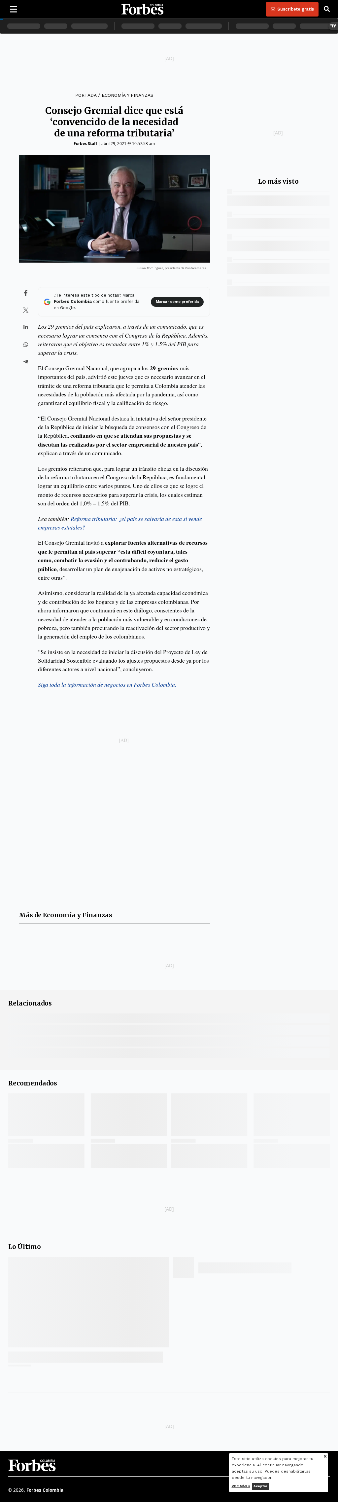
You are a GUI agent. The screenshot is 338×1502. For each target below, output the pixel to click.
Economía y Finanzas (127, 95)
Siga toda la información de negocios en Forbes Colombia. (107, 684)
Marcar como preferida (177, 302)
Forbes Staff (85, 143)
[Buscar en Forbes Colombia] (327, 9)
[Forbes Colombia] (142, 9)
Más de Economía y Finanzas (65, 915)
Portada (85, 95)
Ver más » (241, 1486)
